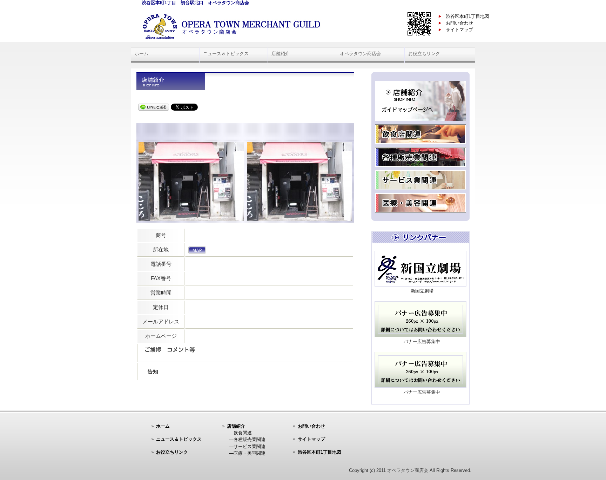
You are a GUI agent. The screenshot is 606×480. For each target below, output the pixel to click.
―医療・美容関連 (247, 453)
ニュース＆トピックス (226, 53)
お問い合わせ (459, 23)
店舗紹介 (280, 53)
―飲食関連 (240, 432)
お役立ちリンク (424, 53)
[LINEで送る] (153, 106)
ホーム (141, 53)
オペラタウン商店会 (360, 53)
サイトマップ (459, 29)
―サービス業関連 (247, 446)
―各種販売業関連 (247, 439)
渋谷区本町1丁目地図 (467, 16)
